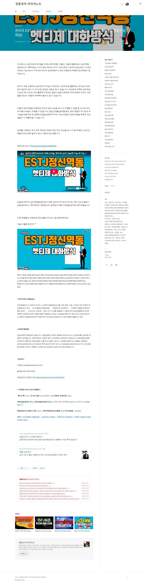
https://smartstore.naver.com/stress (31, 433)
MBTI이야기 (23, 479)
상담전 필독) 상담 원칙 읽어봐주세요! (114, 164)
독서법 (125, 224)
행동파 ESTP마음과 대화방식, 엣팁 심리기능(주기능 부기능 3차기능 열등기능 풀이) (47, 491)
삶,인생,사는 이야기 (110, 101)
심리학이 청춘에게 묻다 (111, 81)
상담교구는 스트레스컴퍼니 (31, 437)
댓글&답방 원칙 (109, 179)
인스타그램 (111, 265)
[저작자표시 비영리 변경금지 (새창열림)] (42, 468)
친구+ (41, 396)
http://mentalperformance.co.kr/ (30, 449)
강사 (121, 232)
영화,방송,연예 (109, 122)
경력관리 (107, 224)
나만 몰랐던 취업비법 (31, 417)
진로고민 (123, 240)
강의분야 (117, 238)
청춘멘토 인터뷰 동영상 (111, 170)
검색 (122, 4)
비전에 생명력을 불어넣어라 (112, 235)
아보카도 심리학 (48, 417)
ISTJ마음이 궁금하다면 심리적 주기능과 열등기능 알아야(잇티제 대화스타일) (44, 496)
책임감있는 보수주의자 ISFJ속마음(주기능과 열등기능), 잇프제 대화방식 (43, 488)
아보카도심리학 (109, 67)
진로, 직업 (108, 112)
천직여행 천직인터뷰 (110, 98)
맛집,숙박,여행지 (109, 119)
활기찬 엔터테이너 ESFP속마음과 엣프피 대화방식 (36, 483)
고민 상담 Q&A (109, 91)
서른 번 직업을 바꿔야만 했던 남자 (113, 221)
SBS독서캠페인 (116, 227)
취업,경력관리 (109, 108)
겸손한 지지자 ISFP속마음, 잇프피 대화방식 (33, 485)
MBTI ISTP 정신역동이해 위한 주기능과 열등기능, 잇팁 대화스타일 (41, 493)
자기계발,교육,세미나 (111, 105)
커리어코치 (107, 219)
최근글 (106, 186)
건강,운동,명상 (109, 139)
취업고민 (117, 240)
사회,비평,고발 (109, 115)
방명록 (60, 12)
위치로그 (49, 12)
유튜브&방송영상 (109, 126)
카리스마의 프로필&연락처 (112, 167)
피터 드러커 (108, 227)
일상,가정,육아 (109, 129)
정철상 (124, 229)
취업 (115, 229)
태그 (24, 12)
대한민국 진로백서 (110, 70)
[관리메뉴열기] (140, 3)
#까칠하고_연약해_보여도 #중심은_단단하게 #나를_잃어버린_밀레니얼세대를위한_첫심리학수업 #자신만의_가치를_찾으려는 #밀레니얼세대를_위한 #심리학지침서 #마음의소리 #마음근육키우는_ (117, 210)
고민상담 (116, 232)
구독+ (69, 396)
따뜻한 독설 (108, 74)
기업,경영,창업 (109, 133)
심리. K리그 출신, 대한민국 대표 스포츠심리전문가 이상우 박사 (43, 455)
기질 (106, 202)
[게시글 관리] (27, 468)
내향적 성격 (111, 202)
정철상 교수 (124, 227)
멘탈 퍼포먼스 (25, 452)
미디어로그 (36, 12)
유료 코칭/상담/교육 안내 (111, 173)
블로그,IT (107, 136)
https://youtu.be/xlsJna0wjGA (43, 146)
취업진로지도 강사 (109, 238)
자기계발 (124, 202)
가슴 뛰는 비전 (109, 84)
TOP (127, 578)
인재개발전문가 (109, 229)
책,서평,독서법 (109, 94)
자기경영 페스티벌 (109, 240)
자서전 (119, 229)
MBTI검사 (118, 202)
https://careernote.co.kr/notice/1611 (50, 377)
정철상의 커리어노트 (28, 4)
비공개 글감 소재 (109, 146)
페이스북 (106, 265)
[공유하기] (25, 468)
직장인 (106, 243)
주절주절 (107, 143)
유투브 (116, 265)
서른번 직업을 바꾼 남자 (112, 77)
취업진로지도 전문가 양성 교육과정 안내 (115, 161)
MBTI (122, 238)
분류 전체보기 (109, 60)
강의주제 (122, 235)
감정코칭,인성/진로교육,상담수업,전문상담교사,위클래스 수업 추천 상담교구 (48, 439)
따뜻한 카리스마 (109, 232)
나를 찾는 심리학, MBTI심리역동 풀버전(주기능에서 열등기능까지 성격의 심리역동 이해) (48, 499)
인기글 (112, 186)
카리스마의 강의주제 (110, 176)
